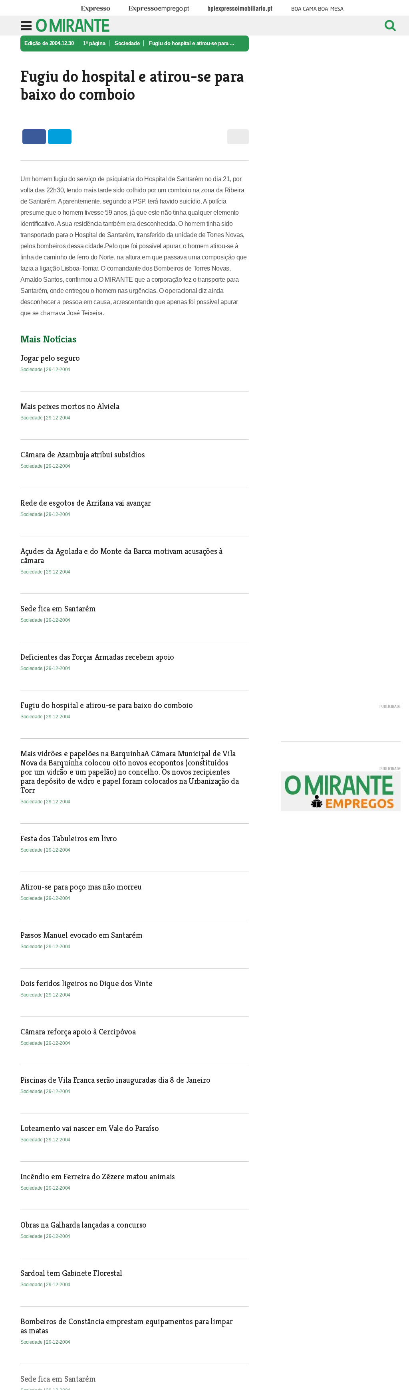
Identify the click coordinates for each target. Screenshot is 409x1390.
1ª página (94, 43)
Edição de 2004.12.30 (49, 43)
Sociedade (127, 43)
